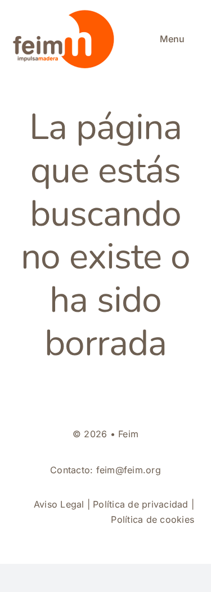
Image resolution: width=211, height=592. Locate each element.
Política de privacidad (140, 504)
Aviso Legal (59, 504)
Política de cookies (152, 519)
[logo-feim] (65, 12)
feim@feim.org (128, 470)
